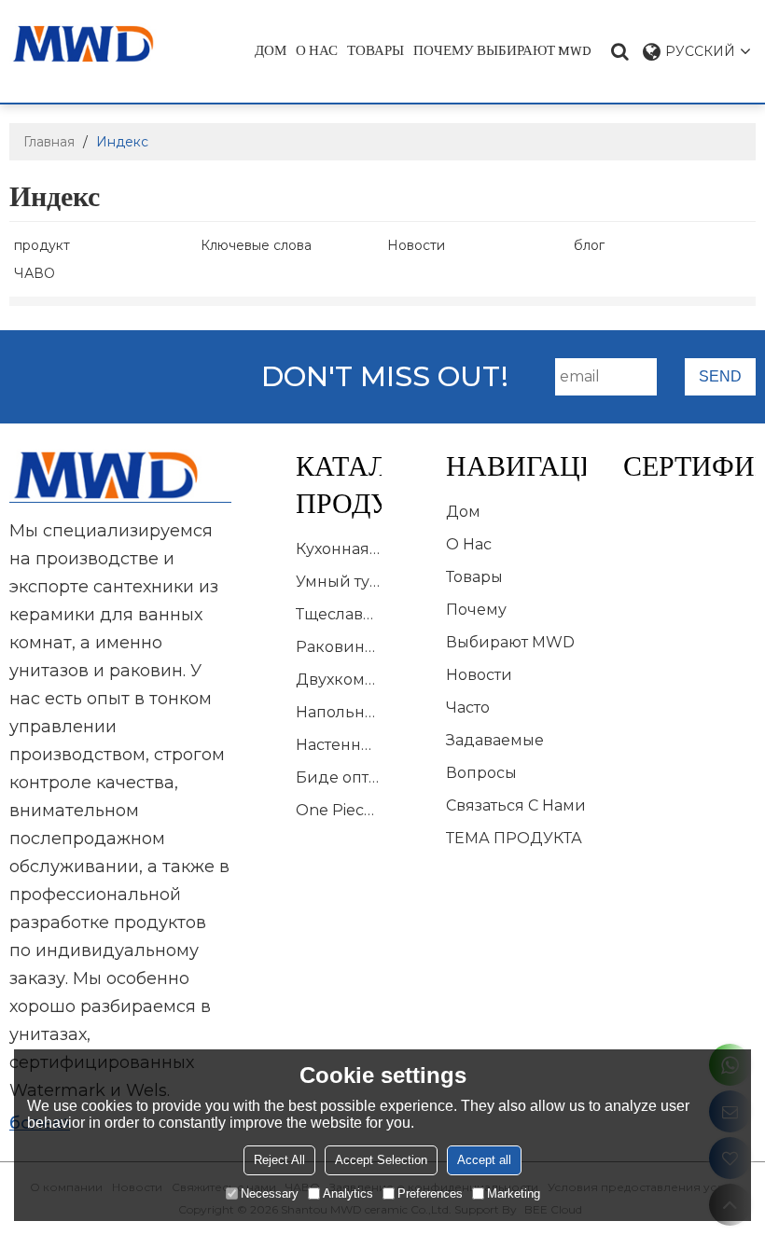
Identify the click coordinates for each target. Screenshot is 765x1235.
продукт (42, 245)
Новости (416, 245)
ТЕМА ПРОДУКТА (514, 838)
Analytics (348, 1193)
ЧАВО (34, 273)
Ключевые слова (256, 245)
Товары (375, 51)
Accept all (484, 1160)
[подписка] (720, 376)
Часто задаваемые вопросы (495, 740)
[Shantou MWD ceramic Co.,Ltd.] (94, 43)
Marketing (513, 1193)
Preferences (430, 1193)
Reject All (279, 1160)
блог (589, 245)
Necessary (270, 1193)
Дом (270, 51)
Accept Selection (381, 1160)
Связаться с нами (516, 805)
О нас (317, 51)
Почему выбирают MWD (502, 51)
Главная (49, 141)
